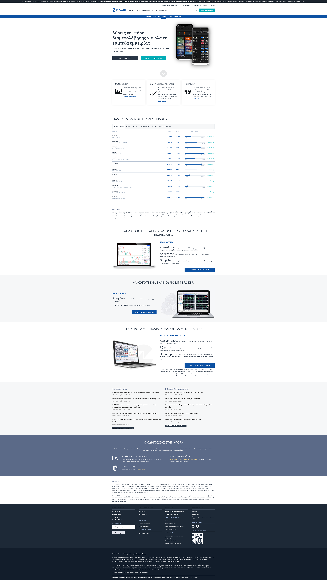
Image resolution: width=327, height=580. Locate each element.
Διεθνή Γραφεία (116, 514)
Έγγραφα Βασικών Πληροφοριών (160, 577)
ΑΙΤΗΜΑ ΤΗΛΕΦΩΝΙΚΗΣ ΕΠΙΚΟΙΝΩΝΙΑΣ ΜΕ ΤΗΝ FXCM (176, 5)
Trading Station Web (144, 533)
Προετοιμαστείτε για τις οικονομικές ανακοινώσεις (184, 459)
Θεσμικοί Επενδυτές (170, 523)
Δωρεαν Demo (125, 58)
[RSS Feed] (197, 526)
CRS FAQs (195, 577)
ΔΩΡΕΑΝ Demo (204, 5)
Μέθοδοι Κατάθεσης (170, 529)
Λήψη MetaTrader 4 (144, 526)
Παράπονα (172, 577)
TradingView (142, 511)
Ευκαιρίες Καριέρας (117, 517)
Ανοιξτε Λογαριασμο (153, 58)
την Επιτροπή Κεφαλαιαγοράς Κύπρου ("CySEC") (178, 559)
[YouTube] (193, 526)
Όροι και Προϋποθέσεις (118, 577)
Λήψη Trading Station (144, 523)
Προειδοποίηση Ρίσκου (139, 554)
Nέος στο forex (140, 470)
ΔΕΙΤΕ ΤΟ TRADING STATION (199, 365)
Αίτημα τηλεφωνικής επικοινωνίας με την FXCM (203, 518)
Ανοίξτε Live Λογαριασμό (171, 514)
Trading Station (143, 514)
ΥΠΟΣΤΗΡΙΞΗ (195, 5)
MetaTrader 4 (142, 517)
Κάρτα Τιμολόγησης (145, 577)
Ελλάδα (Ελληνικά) (118, 527)
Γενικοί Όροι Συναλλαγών (133, 577)
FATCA (190, 577)
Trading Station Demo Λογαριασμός (174, 511)
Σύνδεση (212, 5)
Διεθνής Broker (116, 511)
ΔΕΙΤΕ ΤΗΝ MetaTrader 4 (144, 312)
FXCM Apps (168, 521)
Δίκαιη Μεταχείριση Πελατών (173, 543)
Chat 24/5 (194, 511)
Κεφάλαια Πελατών (117, 520)
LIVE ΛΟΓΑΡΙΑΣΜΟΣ (207, 10)
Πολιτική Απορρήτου (171, 540)
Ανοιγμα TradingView (199, 270)
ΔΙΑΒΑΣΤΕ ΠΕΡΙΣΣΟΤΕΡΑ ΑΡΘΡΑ (121, 428)
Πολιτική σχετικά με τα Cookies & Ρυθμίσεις (174, 537)
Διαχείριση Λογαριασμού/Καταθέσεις (175, 526)
